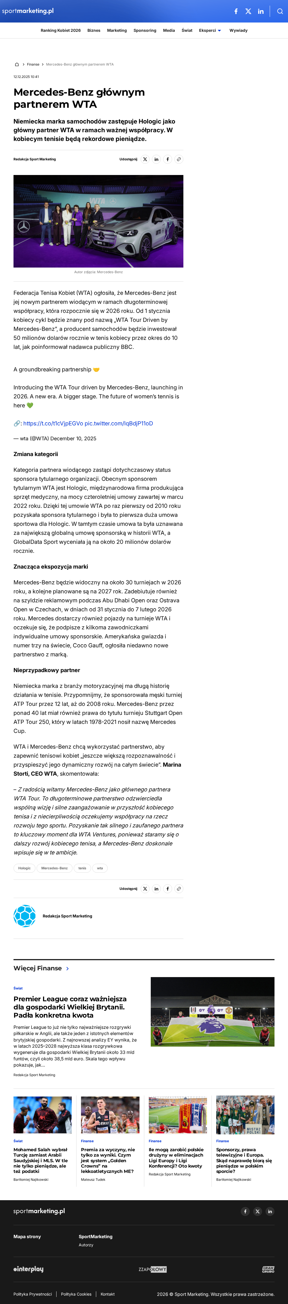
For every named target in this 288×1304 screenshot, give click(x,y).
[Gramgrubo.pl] (268, 1269)
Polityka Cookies (76, 1294)
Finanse (33, 64)
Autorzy (86, 1244)
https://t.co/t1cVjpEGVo (53, 423)
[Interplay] (28, 1269)
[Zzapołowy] (153, 1269)
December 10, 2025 (73, 438)
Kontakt (108, 1294)
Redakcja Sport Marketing (35, 159)
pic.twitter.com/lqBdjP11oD (119, 423)
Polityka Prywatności (33, 1294)
